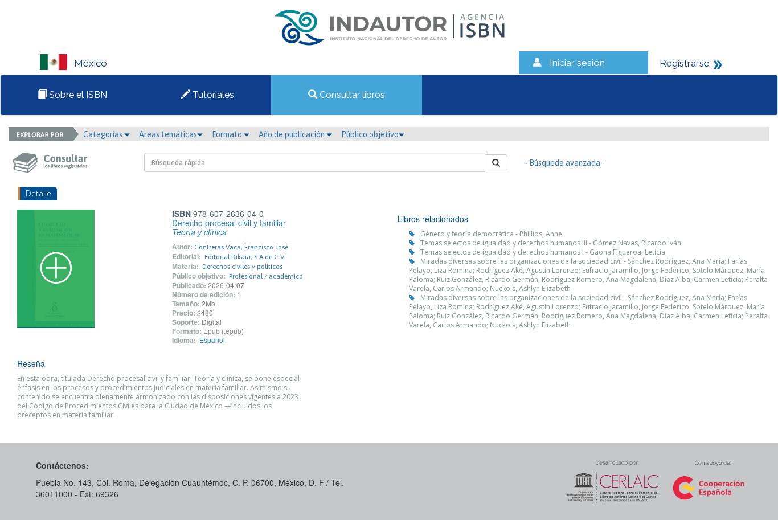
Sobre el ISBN (77, 94)
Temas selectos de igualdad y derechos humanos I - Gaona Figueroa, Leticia (542, 252)
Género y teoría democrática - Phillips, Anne (491, 234)
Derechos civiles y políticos (242, 267)
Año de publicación (292, 134)
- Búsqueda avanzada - (565, 162)
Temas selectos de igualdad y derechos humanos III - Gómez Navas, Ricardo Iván (550, 243)
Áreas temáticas (168, 134)
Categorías (103, 134)
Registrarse (685, 63)
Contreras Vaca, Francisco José (241, 247)
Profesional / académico (266, 276)
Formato (228, 134)
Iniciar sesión (577, 62)
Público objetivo (370, 134)
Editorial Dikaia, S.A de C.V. (244, 257)
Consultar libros (351, 94)
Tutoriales (212, 94)
